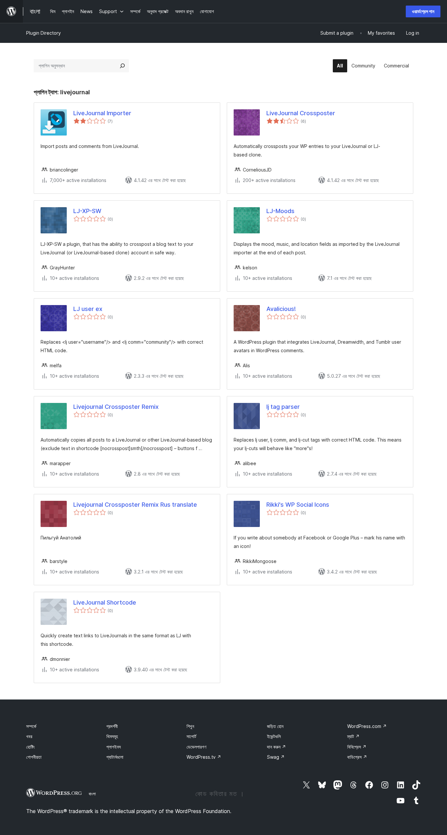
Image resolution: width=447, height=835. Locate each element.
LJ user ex (87, 308)
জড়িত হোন (275, 726)
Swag (276, 757)
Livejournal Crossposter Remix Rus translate (135, 504)
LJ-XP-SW (87, 211)
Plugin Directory (43, 33)
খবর (29, 736)
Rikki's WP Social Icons (297, 504)
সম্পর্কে (31, 726)
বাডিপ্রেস (357, 757)
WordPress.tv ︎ (204, 757)
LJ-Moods (280, 211)
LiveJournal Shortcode (104, 602)
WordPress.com (367, 726)
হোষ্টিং (30, 747)
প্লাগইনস (113, 747)
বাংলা (92, 793)
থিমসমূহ (112, 736)
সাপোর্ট (191, 736)
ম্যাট (353, 736)
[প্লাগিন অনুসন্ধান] (122, 65)
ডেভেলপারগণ (196, 747)
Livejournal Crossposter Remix (116, 406)
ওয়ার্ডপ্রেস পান (423, 11)
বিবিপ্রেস (357, 747)
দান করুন (276, 747)
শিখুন (190, 726)
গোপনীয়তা (34, 757)
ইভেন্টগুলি (274, 736)
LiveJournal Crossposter (300, 113)
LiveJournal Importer (102, 113)
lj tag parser (283, 406)
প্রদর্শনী (112, 726)
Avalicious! (281, 308)
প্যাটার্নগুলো (114, 757)
